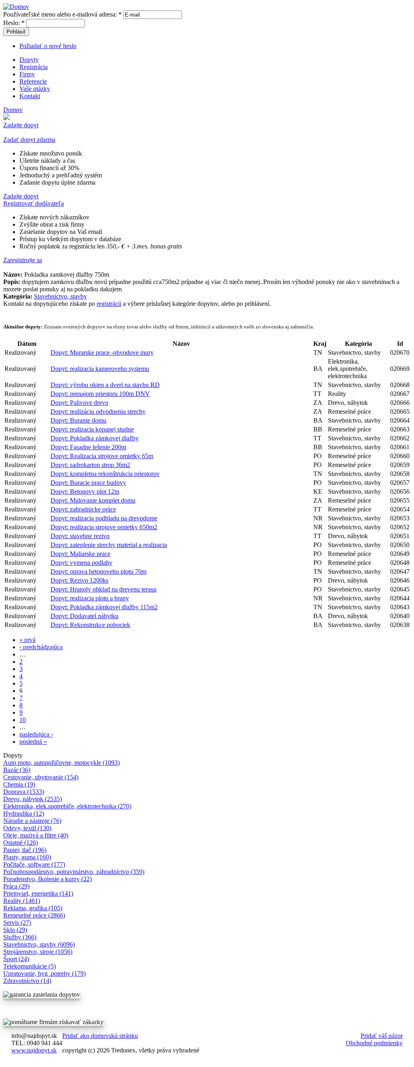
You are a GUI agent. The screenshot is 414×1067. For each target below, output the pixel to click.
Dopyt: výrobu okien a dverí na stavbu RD (105, 384)
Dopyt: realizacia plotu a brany (90, 598)
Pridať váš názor (382, 1035)
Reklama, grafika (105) (32, 908)
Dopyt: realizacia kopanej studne (92, 429)
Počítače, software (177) (34, 864)
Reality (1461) (21, 900)
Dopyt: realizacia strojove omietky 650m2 (104, 527)
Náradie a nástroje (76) (32, 820)
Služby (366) (19, 937)
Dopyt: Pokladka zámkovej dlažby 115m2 (104, 607)
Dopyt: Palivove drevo (79, 402)
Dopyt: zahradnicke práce (83, 509)
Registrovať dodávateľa (33, 203)
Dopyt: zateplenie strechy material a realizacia (109, 544)
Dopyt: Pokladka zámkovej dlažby (95, 438)
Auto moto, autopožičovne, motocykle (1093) (61, 762)
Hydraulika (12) (23, 813)
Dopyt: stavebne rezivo (80, 535)
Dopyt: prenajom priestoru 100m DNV (100, 393)
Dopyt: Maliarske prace (80, 553)
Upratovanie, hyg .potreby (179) (44, 973)
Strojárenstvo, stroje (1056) (37, 951)
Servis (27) (17, 922)
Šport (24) (16, 958)
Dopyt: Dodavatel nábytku (84, 615)
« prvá (27, 639)
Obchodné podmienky (374, 1043)
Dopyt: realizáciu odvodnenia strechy (98, 411)
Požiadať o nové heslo (47, 45)
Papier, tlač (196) (24, 849)
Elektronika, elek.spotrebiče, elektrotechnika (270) (67, 806)
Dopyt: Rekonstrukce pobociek (90, 624)
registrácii (109, 303)
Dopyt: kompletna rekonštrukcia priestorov (105, 473)
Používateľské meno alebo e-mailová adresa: (62, 14)
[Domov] (16, 6)
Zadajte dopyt (20, 125)
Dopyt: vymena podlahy (81, 562)
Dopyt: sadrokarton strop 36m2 (90, 464)
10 (22, 719)
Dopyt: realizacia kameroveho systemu (100, 368)
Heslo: (14, 22)
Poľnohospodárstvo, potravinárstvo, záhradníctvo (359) (73, 871)
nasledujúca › (36, 734)
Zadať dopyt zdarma (29, 139)
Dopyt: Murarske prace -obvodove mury (102, 352)
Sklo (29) (15, 929)
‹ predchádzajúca (41, 647)
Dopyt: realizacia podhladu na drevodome (104, 518)
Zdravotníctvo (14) (27, 980)
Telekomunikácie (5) (29, 966)
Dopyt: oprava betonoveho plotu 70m (98, 571)
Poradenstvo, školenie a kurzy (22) (47, 878)
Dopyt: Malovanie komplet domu (93, 500)
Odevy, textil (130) (27, 828)
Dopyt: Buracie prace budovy (88, 482)
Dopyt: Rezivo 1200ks (79, 580)
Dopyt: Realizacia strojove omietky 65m (102, 455)
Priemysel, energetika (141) (38, 893)
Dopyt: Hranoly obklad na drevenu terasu (103, 589)
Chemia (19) (19, 784)
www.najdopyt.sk (34, 1050)
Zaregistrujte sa (22, 260)
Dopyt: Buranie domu (78, 420)
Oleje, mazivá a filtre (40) (35, 835)
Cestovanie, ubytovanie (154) (40, 777)
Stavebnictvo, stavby (60, 296)
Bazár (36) (16, 769)
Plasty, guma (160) (27, 857)
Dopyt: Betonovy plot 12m (85, 491)
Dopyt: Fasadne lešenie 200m (88, 447)
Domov (13, 109)
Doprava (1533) (23, 791)
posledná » (33, 741)
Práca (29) (16, 886)
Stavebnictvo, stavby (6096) (39, 944)
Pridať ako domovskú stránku (100, 1035)
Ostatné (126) (20, 842)
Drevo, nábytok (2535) (32, 799)
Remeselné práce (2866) (34, 915)
